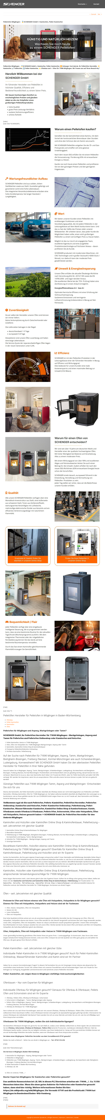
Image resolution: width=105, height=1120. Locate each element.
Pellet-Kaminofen (13, 722)
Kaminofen (10, 724)
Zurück (93, 14)
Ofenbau (10, 720)
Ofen (8, 727)
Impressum (62, 1117)
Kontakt (76, 1117)
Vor (99, 14)
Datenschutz (69, 1117)
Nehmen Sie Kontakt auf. (17, 1106)
